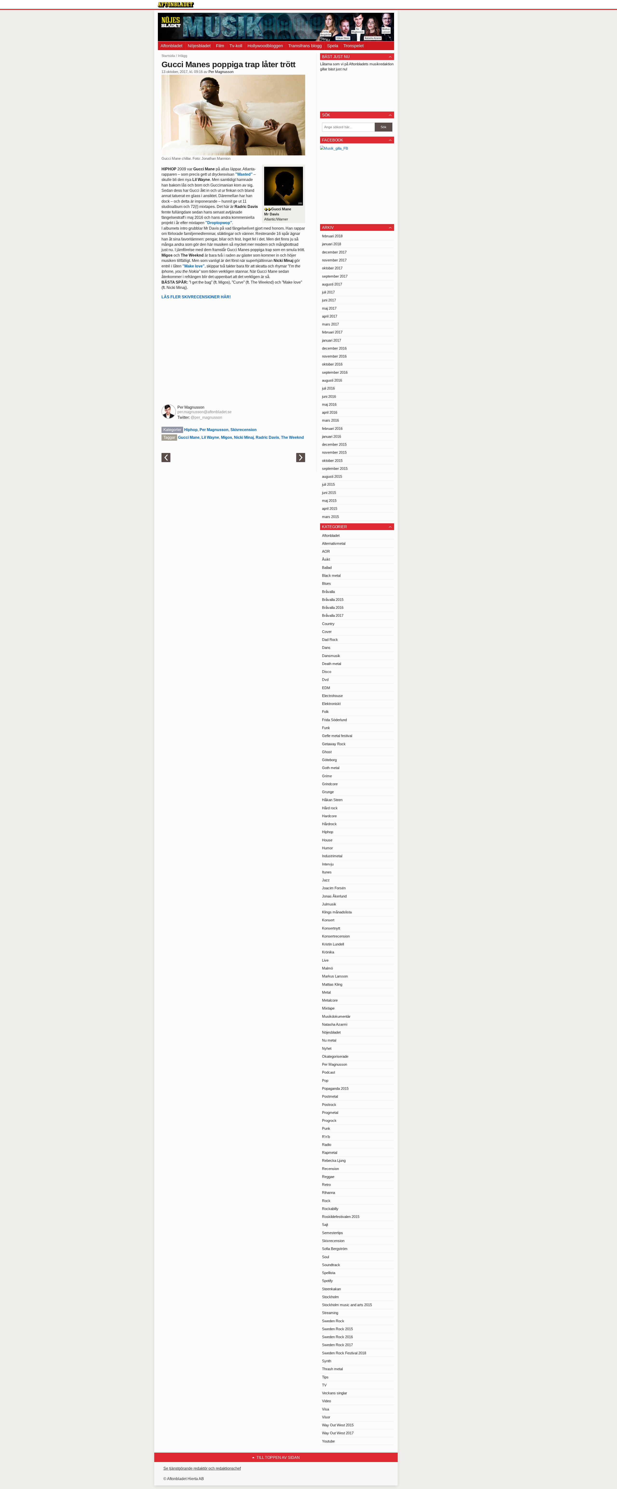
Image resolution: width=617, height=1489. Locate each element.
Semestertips (332, 1233)
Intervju (328, 864)
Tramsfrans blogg (305, 45)
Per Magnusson (221, 72)
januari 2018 (331, 244)
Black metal (331, 575)
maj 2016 (329, 404)
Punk (326, 1128)
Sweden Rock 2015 (337, 1329)
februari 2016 (332, 428)
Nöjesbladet (199, 45)
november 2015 (334, 452)
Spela (332, 45)
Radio (326, 1145)
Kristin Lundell (333, 944)
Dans (326, 647)
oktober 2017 (332, 268)
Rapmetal (329, 1152)
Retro (326, 1185)
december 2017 (334, 252)
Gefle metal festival (337, 736)
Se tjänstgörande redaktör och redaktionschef (202, 1468)
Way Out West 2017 (338, 1433)
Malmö (327, 968)
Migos (226, 437)
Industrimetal (332, 856)
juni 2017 (329, 300)
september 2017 (335, 276)
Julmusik (329, 904)
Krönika (328, 952)
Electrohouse (332, 696)
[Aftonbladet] (176, 4)
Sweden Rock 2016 (337, 1337)
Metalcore (330, 1000)
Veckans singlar (334, 1393)
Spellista (328, 1273)
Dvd (325, 680)
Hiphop (191, 430)
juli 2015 (328, 484)
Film (220, 45)
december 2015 (334, 444)
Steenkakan (331, 1289)
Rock (326, 1201)
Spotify (327, 1281)
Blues (326, 583)
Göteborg (329, 760)
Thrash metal (332, 1369)
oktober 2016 (332, 364)
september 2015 (335, 468)
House (327, 840)
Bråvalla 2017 (332, 615)
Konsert (328, 920)
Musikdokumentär (336, 1016)
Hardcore (329, 816)
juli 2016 (328, 388)
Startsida (168, 56)
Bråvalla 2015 (332, 600)
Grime (327, 776)
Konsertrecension (336, 936)
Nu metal (329, 1040)
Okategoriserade (335, 1056)
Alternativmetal (333, 543)
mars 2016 (330, 420)
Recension (330, 1169)
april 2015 (329, 508)
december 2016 (334, 348)
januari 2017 (331, 340)
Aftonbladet (171, 45)
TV (324, 1385)
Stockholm (330, 1297)
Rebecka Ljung (334, 1160)
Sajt (325, 1225)
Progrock (329, 1120)
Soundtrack (331, 1265)
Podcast (328, 1072)
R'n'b (326, 1137)
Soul (325, 1257)
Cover (327, 632)
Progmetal (330, 1112)
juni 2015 (329, 493)
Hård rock (330, 808)
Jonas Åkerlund (334, 896)
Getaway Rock (334, 744)
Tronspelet (353, 45)
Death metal (331, 664)
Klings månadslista (337, 912)
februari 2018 (332, 236)
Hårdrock (329, 824)
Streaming (330, 1313)
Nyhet (326, 1048)
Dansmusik (331, 656)
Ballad (327, 567)
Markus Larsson (335, 976)
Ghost (327, 752)
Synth (326, 1361)
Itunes (327, 872)
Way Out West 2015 (338, 1425)
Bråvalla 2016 (332, 607)
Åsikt (326, 559)
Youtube (328, 1441)
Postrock (329, 1105)
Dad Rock (330, 640)
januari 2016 (331, 436)
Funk (326, 728)
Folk (325, 712)
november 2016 (334, 356)
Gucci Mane (189, 437)
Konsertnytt (331, 928)
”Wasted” (244, 174)
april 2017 (329, 316)
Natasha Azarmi (334, 1024)
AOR (326, 551)
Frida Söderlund (334, 720)
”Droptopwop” (218, 223)
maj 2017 (329, 308)
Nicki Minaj (244, 437)
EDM (326, 688)
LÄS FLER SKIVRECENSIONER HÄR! (196, 297)
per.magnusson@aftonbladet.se (204, 412)
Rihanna (328, 1192)
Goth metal (330, 768)
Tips (325, 1377)
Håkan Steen (332, 800)
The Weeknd (292, 437)
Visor (326, 1417)
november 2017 (334, 260)
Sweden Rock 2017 (337, 1345)
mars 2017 (330, 324)
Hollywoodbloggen (265, 45)
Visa (325, 1409)
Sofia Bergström (335, 1249)
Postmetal (330, 1096)
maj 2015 (329, 501)
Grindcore (330, 784)
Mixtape (328, 1008)
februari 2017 (332, 332)
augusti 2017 (332, 284)
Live (325, 960)
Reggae (328, 1177)
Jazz (326, 880)
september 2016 (335, 372)
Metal (326, 992)
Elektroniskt (331, 704)
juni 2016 (329, 396)
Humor (327, 848)
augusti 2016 (332, 380)
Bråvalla (328, 592)
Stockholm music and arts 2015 (347, 1305)
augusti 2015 (332, 476)
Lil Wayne (210, 437)
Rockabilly (330, 1209)
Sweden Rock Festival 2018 (344, 1353)
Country (328, 624)
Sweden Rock (333, 1321)
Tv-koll (235, 45)
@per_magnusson (206, 417)
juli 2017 (328, 292)
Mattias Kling (332, 984)
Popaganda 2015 (335, 1088)
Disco (326, 672)
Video (326, 1401)
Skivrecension (243, 430)
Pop (325, 1080)
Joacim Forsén (334, 888)
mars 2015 (330, 517)
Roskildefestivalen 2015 (340, 1217)
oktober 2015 (332, 461)
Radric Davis (267, 437)
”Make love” (193, 266)
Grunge (328, 792)
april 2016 (329, 412)
